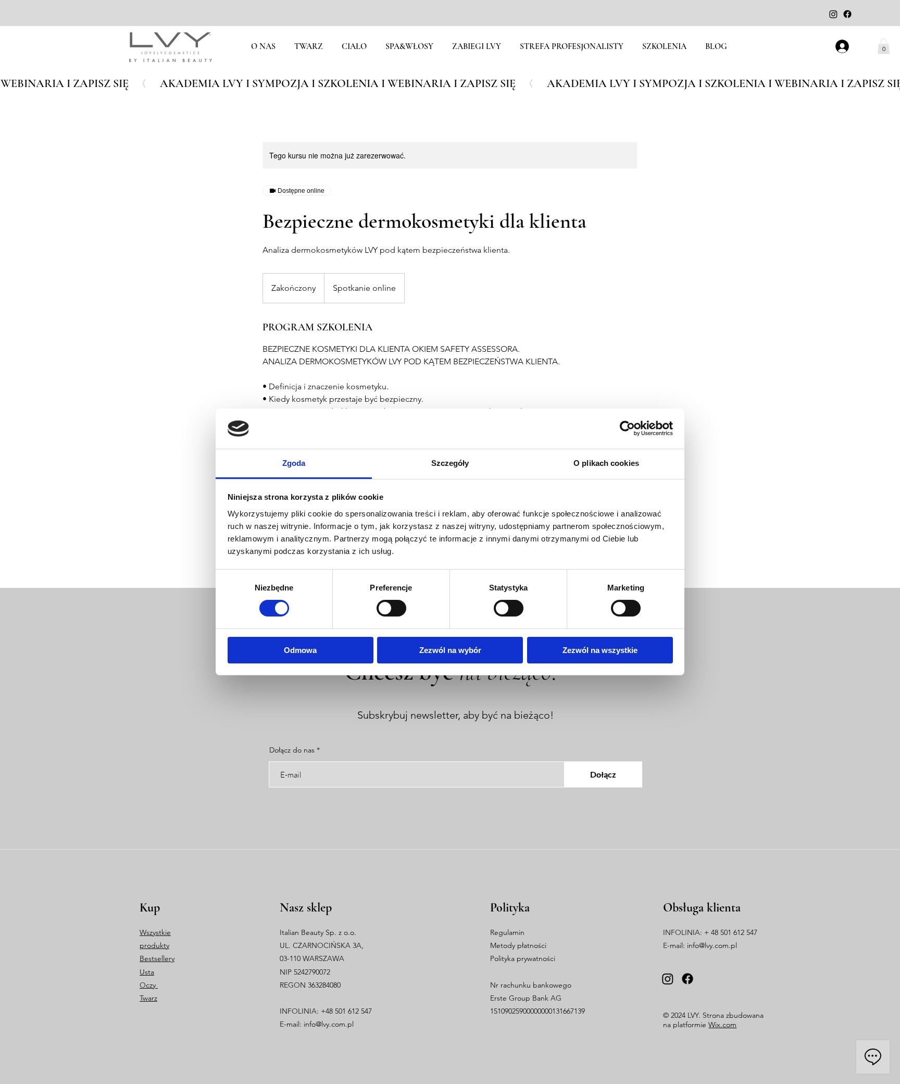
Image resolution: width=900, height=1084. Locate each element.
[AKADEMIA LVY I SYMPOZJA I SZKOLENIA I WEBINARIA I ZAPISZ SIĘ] (450, 83)
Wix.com (722, 1024)
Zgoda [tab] (294, 463)
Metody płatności (518, 945)
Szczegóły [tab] (450, 463)
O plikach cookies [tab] (606, 463)
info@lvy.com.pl (329, 1024)
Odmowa (300, 650)
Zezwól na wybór (450, 650)
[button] (883, 46)
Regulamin (507, 932)
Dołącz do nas (292, 750)
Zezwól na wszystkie (600, 650)
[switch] (391, 608)
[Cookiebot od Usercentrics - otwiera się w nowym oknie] (627, 428)
